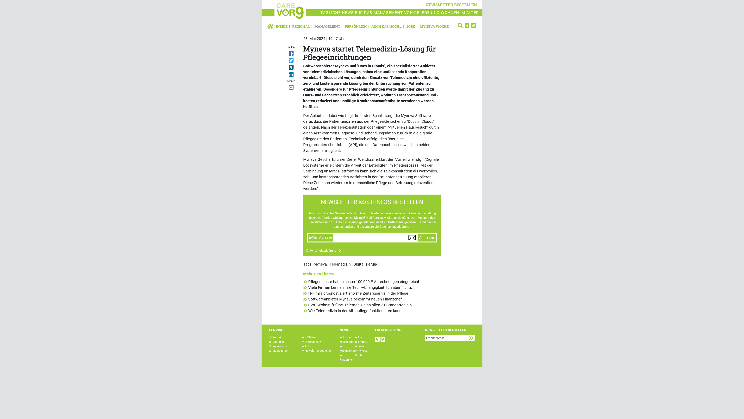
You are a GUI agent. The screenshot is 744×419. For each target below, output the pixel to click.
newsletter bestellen (451, 4)
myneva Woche (434, 26)
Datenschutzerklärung (321, 250)
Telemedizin (340, 264)
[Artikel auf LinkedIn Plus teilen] (291, 75)
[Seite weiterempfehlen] (291, 88)
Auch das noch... (386, 26)
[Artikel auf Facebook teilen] (291, 54)
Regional (301, 26)
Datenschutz (312, 342)
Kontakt (277, 337)
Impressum (279, 346)
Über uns (278, 342)
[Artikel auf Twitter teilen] (291, 61)
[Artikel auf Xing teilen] (291, 68)
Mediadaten (280, 350)
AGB (307, 346)
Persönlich (356, 26)
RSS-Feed (310, 337)
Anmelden (427, 237)
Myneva (320, 264)
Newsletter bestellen (318, 350)
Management (327, 26)
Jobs (410, 26)
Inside (282, 26)
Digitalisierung (365, 264)
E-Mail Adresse (320, 237)
